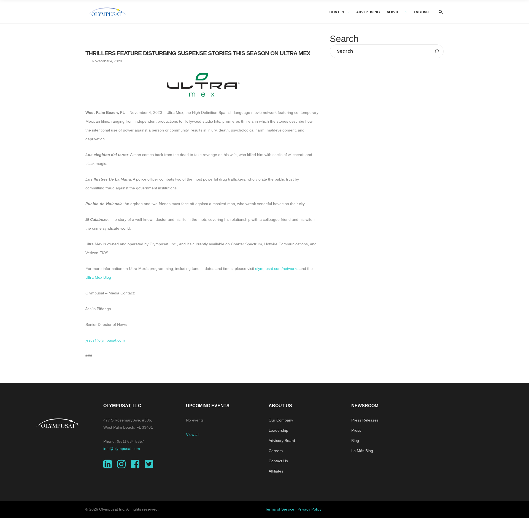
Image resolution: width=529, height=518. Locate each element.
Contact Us (278, 461)
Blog (355, 440)
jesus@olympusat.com (105, 340)
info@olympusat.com (121, 448)
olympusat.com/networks (276, 268)
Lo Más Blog (362, 451)
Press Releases (365, 420)
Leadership (278, 430)
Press (356, 430)
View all (192, 434)
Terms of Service (279, 509)
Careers (276, 451)
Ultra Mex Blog (98, 277)
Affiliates (276, 471)
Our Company (281, 420)
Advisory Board (282, 440)
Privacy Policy (310, 509)
